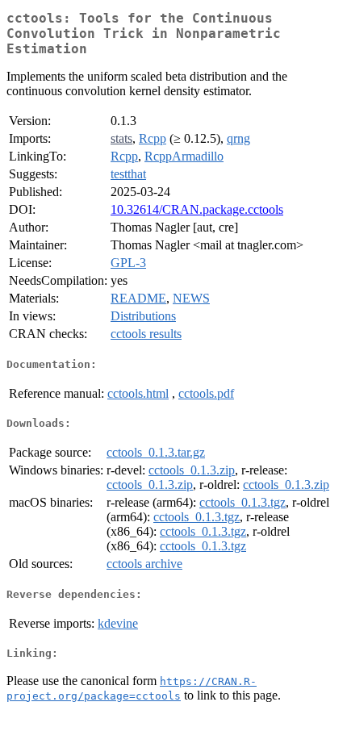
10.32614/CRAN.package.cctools (197, 209)
